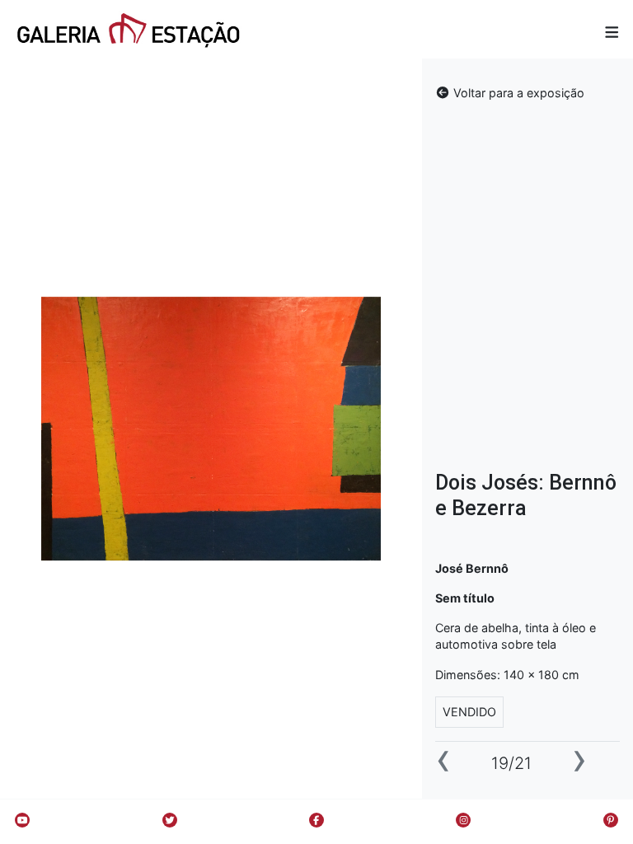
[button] (612, 32)
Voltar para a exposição (517, 93)
